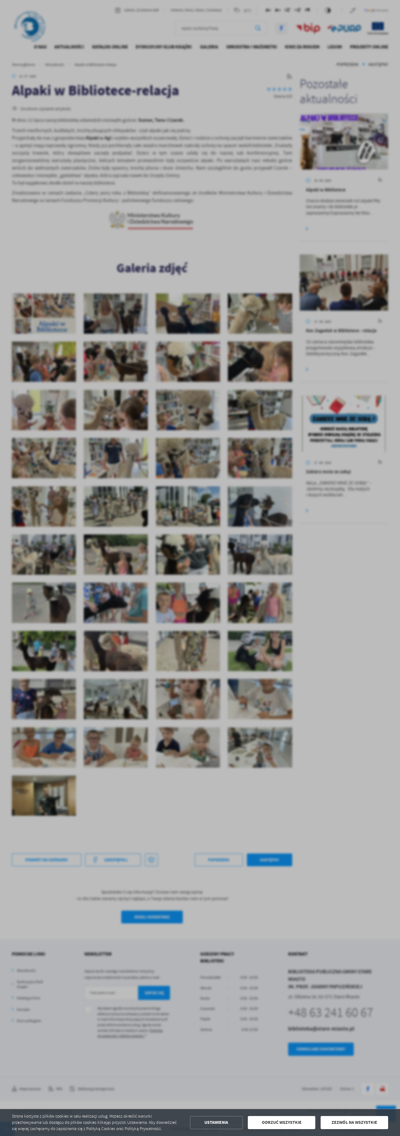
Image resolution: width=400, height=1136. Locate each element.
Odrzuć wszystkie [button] (282, 1122)
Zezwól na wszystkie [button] (354, 1122)
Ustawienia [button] (216, 1122)
